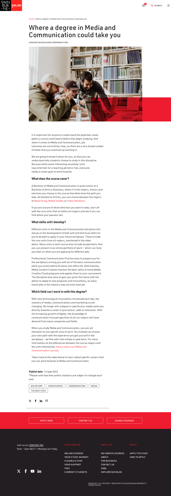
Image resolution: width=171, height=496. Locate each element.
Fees (67, 468)
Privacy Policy (94, 485)
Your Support (72, 464)
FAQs (103, 468)
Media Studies (56, 200)
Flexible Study (73, 460)
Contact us (85, 420)
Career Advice (55, 386)
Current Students (75, 472)
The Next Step (38, 390)
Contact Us (107, 464)
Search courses (124, 420)
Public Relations (76, 200)
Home (31, 19)
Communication (77, 386)
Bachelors (36, 386)
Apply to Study (139, 453)
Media (94, 386)
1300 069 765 (36, 444)
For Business (109, 460)
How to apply (137, 457)
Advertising (40, 200)
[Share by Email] (46, 401)
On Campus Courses (112, 453)
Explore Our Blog (111, 472)
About (104, 457)
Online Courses (73, 453)
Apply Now (46, 420)
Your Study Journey (76, 457)
